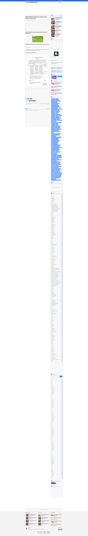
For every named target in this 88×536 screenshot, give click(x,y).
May (56, 382)
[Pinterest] (33, 100)
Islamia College (53, 124)
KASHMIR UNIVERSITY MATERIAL (55, 158)
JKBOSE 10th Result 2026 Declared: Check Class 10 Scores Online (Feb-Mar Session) (58, 93)
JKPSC (46, 2)
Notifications (57, 166)
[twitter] (59, 62)
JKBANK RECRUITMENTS (54, 131)
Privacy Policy (31, 0)
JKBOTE (57, 150)
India (55, 121)
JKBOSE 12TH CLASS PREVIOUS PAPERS (55, 140)
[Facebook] (29, 100)
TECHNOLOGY (56, 175)
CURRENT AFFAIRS (57, 217)
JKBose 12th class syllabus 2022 (55, 141)
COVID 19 (57, 213)
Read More (57, 19)
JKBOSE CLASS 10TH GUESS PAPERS (55, 146)
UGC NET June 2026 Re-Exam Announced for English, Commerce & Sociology (58, 34)
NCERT (57, 314)
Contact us (29, 0)
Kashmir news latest (54, 157)
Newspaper (53, 165)
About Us (26, 0)
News (57, 164)
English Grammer (53, 114)
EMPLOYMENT (53, 113)
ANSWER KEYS (57, 199)
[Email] (35, 100)
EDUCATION (57, 112)
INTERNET (57, 123)
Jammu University (59, 129)
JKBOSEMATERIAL (53, 150)
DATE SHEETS (57, 218)
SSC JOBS (53, 174)
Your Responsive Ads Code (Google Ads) (57, 187)
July (56, 380)
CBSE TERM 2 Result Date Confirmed (55, 103)
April (56, 383)
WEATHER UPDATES (57, 358)
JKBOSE (48, 2)
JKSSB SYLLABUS (59, 155)
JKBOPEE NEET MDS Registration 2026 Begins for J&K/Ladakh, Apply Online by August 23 (58, 26)
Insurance (60, 122)
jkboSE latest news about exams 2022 (55, 149)
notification (28, 15)
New (54, 164)
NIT (58, 165)
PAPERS (52, 167)
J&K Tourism (57, 257)
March (56, 399)
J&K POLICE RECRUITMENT (57, 256)
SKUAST (53, 173)
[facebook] (54, 62)
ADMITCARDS (57, 198)
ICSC (61, 120)
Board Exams (57, 200)
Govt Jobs (41, 2)
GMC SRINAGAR (57, 232)
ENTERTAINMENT (58, 114)
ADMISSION (57, 98)
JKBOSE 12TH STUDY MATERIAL (57, 277)
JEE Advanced (53, 130)
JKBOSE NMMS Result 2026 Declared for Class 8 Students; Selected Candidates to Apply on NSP (58, 22)
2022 (53, 98)
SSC (61, 173)
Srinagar (59, 173)
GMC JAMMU (57, 231)
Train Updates (53, 176)
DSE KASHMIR (53, 112)
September (56, 406)
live (57, 307)
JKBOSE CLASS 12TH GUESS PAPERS (55, 148)
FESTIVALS (57, 115)
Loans (57, 308)
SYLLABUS (53, 175)
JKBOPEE (59, 131)
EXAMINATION (53, 115)
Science (52, 172)
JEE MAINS (57, 130)
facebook (54, 76)
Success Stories (59, 174)
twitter (60, 76)
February (56, 400)
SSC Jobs (58, 2)
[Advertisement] (44, 9)
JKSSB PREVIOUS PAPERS (57, 294)
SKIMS (60, 172)
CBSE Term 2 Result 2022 (57, 204)
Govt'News (53, 120)
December (56, 388)
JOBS (52, 156)
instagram (54, 78)
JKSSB (44, 2)
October (56, 419)
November (56, 389)
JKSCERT (57, 290)
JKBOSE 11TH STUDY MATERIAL (55, 139)
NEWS (59, 164)
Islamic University (57, 251)
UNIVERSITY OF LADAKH (58, 176)
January (56, 387)
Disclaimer (58, 67)
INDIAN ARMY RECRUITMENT (55, 122)
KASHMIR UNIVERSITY (59, 157)
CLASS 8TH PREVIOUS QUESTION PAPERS (56, 106)
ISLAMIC (57, 124)
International (53, 123)
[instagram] (54, 63)
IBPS (57, 239)
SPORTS (55, 173)
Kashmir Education (59, 156)
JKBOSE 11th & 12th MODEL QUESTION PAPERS (57, 271)
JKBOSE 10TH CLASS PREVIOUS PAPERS (57, 269)
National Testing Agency (57, 313)
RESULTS (51, 2)
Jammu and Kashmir (54, 129)
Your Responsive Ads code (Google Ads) (44, 509)
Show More (60, 15)
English (57, 113)
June (56, 381)
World (57, 360)
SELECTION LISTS (56, 172)
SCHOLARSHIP (54, 2)
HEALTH (56, 120)
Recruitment (57, 332)
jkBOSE (52, 132)
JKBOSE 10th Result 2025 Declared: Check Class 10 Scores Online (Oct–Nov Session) (58, 87)
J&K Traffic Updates (57, 258)
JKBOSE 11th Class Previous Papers (55, 138)
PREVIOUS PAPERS (56, 167)
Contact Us (58, 68)
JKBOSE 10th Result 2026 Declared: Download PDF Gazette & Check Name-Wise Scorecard (57, 90)
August (56, 393)
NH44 (56, 165)
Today (60, 175)
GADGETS (61, 115)
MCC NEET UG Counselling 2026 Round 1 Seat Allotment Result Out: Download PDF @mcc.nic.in (58, 18)
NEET (52, 164)
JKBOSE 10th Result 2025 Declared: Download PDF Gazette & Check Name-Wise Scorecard (57, 83)
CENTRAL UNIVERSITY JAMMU (55, 104)
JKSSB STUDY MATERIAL (54, 155)
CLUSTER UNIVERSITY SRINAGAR (57, 211)
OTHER (60, 166)
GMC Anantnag (57, 230)
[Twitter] (31, 100)
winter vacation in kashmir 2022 (57, 359)
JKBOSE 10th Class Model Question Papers (57, 268)
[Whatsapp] (32, 100)
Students (56, 174)
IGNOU (52, 121)
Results (57, 334)
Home (39, 2)
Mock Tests (57, 309)
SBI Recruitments (57, 335)
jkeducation (57, 288)
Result (57, 333)
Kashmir (55, 156)
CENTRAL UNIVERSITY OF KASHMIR (55, 105)
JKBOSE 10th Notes (57, 270)
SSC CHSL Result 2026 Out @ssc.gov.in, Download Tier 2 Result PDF (58, 30)
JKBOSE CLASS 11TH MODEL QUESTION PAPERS (56, 147)
